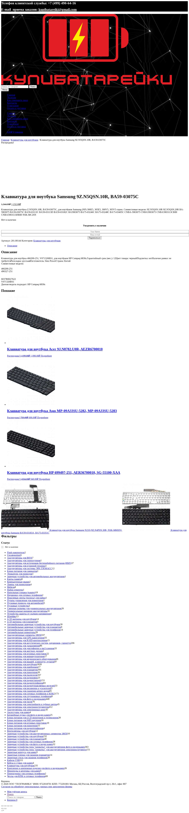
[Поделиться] (8, 805)
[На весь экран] (5, 805)
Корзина (12, 800)
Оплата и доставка (16, 108)
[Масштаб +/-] (2, 805)
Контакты (12, 103)
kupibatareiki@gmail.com (58, 9)
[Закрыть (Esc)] (11, 805)
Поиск (33, 87)
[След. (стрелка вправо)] (5, 808)
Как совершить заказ (17, 100)
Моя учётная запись (17, 791)
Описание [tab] (12, 245)
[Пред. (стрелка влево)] (2, 808)
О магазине (13, 105)
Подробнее (46, 356)
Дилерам (11, 97)
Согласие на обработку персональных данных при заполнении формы (36, 786)
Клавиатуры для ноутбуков (24, 140)
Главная (11, 95)
